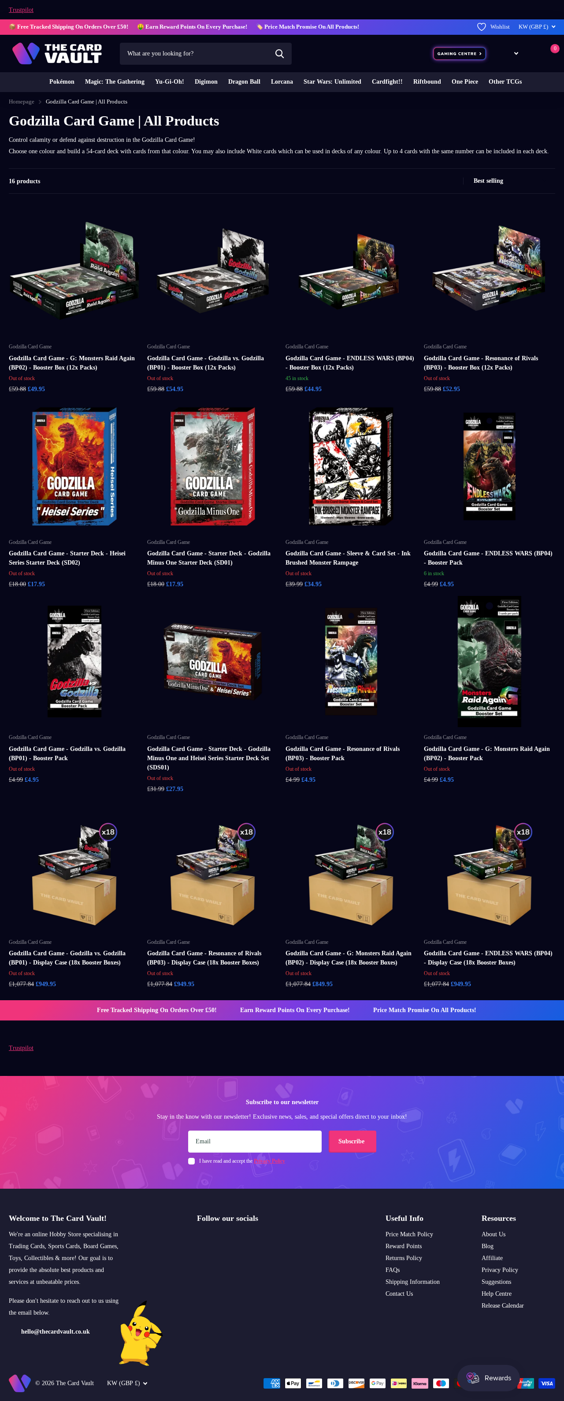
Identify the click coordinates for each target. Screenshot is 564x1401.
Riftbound (427, 81)
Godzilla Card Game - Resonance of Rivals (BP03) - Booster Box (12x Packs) (481, 363)
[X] (218, 1239)
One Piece (465, 81)
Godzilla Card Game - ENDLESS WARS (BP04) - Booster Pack (488, 558)
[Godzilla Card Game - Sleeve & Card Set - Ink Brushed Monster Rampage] (351, 466)
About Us (493, 1234)
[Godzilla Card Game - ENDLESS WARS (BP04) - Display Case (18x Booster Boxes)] (489, 866)
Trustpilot (21, 10)
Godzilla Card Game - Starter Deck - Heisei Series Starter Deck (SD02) (67, 558)
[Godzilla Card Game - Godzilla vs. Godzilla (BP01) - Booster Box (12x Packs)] (212, 270)
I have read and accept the (242, 1161)
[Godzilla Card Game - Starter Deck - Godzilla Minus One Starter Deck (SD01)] (212, 466)
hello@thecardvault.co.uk (55, 1331)
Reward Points (404, 1246)
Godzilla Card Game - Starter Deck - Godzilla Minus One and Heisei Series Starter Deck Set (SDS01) (209, 758)
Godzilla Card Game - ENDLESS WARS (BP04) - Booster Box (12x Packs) (350, 363)
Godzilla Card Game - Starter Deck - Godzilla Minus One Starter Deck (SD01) (209, 558)
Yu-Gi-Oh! (169, 81)
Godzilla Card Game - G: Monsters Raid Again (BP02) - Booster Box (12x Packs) (72, 363)
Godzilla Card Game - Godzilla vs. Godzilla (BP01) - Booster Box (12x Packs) (205, 363)
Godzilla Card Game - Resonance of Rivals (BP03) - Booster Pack (343, 753)
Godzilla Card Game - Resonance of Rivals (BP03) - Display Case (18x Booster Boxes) (204, 958)
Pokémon (61, 81)
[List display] (453, 181)
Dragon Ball (244, 81)
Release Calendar (503, 1305)
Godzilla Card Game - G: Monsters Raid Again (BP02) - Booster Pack (487, 753)
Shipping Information (413, 1282)
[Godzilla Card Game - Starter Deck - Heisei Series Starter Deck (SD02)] (74, 466)
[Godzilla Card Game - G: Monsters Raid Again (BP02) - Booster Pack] (489, 661)
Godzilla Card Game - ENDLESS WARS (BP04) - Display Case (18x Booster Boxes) (488, 958)
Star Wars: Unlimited (332, 81)
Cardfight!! (387, 81)
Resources (499, 1218)
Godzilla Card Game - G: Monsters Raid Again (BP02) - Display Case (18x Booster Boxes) (349, 958)
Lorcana (282, 81)
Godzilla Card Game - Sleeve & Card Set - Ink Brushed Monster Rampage (348, 558)
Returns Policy (404, 1258)
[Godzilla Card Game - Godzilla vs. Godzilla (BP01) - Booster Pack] (74, 661)
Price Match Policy (409, 1234)
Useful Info (404, 1218)
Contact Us (399, 1293)
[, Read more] (510, 53)
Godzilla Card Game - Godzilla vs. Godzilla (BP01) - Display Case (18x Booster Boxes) (67, 958)
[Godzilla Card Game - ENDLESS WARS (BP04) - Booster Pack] (489, 466)
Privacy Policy (500, 1270)
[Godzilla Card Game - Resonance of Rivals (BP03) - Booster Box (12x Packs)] (489, 270)
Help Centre (497, 1293)
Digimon (206, 81)
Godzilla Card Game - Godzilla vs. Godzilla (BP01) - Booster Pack (67, 753)
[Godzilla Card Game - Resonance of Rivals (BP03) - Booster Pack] (351, 661)
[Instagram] (200, 1239)
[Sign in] (533, 53)
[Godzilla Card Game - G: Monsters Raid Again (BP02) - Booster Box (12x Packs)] (74, 270)
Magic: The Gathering (115, 81)
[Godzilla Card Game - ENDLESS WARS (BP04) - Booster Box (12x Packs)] (351, 270)
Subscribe (352, 1141)
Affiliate (492, 1258)
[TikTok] (237, 1239)
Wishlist (500, 26)
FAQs (393, 1270)
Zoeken (279, 54)
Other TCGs (505, 81)
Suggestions (496, 1282)
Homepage (21, 101)
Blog (488, 1246)
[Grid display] (444, 181)
